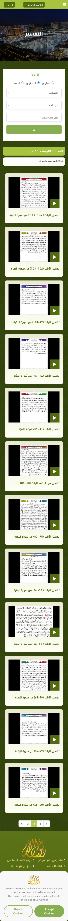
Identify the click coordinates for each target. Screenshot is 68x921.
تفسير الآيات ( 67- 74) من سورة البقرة (37, 590)
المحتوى (31, 83)
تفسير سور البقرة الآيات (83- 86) (40, 482)
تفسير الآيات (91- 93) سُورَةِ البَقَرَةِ (39, 429)
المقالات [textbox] (53, 92)
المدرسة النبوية (52, 150)
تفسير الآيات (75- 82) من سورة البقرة (37, 536)
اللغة (10, 5)
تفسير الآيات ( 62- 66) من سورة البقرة (37, 643)
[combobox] (34, 93)
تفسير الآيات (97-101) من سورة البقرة (36, 322)
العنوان (46, 83)
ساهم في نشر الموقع (50, 859)
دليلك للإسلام (55, 866)
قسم (17, 83)
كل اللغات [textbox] (53, 105)
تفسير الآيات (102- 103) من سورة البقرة (35, 268)
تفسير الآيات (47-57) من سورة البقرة (37, 751)
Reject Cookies (18, 911)
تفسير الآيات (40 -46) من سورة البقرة (37, 804)
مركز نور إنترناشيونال (21, 866)
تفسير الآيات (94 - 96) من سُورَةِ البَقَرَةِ (37, 375)
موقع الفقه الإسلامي (19, 859)
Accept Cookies (49, 911)
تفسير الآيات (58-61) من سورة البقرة (37, 697)
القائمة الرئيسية (35, 5)
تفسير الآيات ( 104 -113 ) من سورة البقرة (34, 214)
